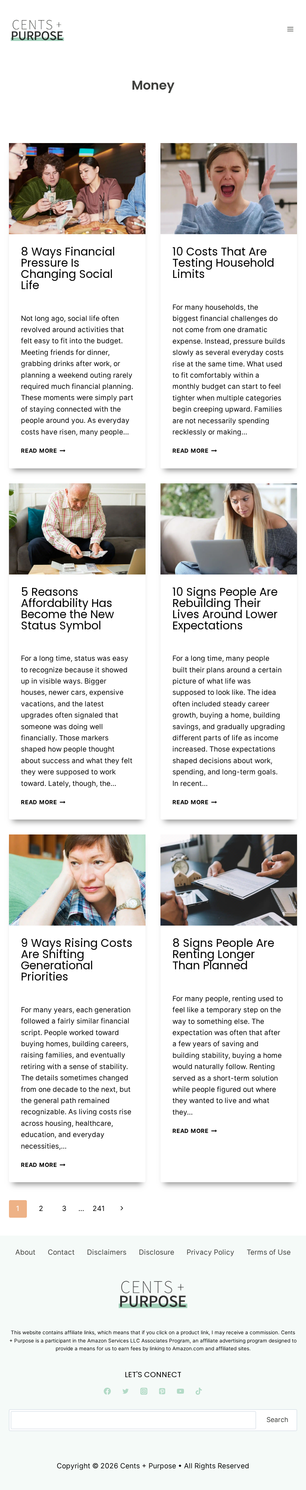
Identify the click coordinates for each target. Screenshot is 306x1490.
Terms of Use (269, 1252)
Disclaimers (107, 1252)
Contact (61, 1252)
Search (277, 1420)
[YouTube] (180, 1391)
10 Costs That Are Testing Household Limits (223, 263)
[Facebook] (107, 1391)
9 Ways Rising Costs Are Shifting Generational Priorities (76, 960)
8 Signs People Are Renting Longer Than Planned (223, 954)
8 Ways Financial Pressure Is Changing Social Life (68, 268)
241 (99, 1208)
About (25, 1252)
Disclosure (156, 1252)
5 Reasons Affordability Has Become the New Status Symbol (67, 609)
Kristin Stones (48, 300)
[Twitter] (126, 1391)
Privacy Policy (210, 1252)
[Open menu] (290, 29)
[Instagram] (144, 1391)
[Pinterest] (162, 1391)
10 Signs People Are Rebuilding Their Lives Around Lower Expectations (225, 609)
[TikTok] (198, 1391)
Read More (43, 450)
